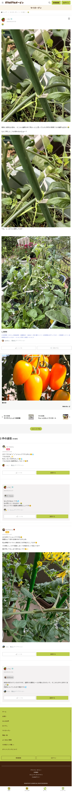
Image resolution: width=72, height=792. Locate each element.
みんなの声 (5, 721)
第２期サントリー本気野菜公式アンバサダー (45, 335)
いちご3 (32, 337)
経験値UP (23, 335)
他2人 (12, 465)
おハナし (5, 726)
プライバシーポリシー (36, 770)
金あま (30, 335)
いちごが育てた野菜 (22, 337)
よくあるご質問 (7, 740)
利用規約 (36, 772)
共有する (56, 348)
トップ (5, 12)
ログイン (66, 3)
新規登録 (56, 3)
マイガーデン (14, 12)
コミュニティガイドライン (36, 774)
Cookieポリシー (36, 777)
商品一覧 (5, 735)
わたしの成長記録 (14, 335)
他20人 (14, 340)
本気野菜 (4, 335)
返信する (53, 473)
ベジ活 (22, 12)
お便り (4, 716)
